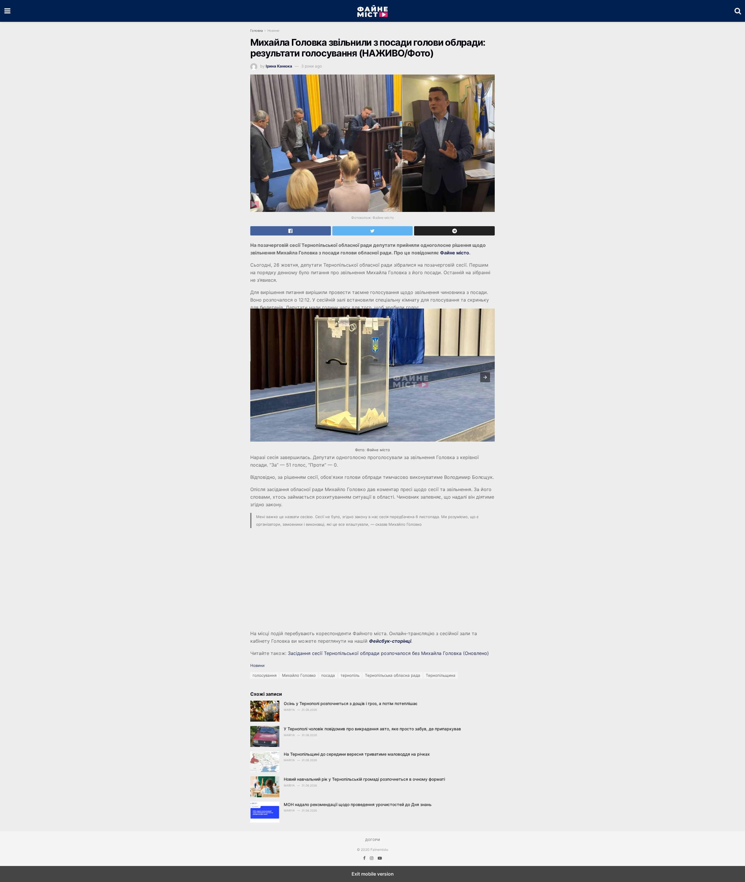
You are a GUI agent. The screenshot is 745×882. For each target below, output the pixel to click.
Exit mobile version (373, 874)
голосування (264, 675)
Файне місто (454, 253)
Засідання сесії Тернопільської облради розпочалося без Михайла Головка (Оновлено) (388, 653)
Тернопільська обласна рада (392, 675)
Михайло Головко (299, 675)
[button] (485, 377)
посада (328, 675)
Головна (256, 31)
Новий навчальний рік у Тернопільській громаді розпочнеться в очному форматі (364, 779)
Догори (372, 840)
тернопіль (349, 675)
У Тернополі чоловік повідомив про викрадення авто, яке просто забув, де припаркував (372, 728)
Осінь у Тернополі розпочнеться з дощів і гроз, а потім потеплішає (351, 703)
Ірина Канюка (279, 66)
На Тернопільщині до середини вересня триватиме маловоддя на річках (357, 754)
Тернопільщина (440, 675)
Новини (273, 31)
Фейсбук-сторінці (390, 641)
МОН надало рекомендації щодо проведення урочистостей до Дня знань (358, 804)
